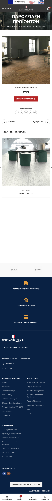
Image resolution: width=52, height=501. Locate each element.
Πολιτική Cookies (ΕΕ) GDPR (12, 407)
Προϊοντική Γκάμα (8, 391)
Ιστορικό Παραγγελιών (10, 438)
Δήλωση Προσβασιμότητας (12, 403)
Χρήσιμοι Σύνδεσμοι (11, 378)
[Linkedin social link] (30, 112)
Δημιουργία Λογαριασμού (11, 434)
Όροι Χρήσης (7, 411)
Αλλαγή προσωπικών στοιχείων (10, 443)
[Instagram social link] (9, 473)
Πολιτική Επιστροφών (35, 391)
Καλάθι (29, 409)
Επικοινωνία (6, 415)
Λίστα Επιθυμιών (8, 452)
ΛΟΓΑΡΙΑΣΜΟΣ (8, 425)
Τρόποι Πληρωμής (34, 401)
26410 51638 (9, 364)
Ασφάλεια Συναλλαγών (35, 405)
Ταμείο (29, 413)
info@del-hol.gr (12, 369)
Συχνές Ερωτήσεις (34, 386)
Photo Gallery (7, 395)
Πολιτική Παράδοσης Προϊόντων (35, 396)
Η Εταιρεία (6, 386)
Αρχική (4, 382)
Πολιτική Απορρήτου (9, 399)
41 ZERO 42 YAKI (26, 193)
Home (9, 26)
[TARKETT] (14, 270)
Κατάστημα (32, 378)
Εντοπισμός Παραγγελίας (11, 448)
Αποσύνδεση (7, 456)
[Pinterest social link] (26, 112)
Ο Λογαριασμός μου (9, 429)
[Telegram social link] (35, 112)
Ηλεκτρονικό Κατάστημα (36, 382)
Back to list (26, 121)
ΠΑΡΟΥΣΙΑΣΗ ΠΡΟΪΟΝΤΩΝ (22, 26)
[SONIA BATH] (38, 270)
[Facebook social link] (17, 112)
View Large (48, 140)
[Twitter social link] (21, 112)
